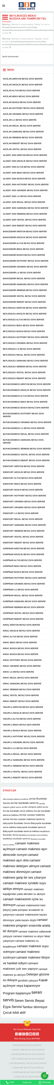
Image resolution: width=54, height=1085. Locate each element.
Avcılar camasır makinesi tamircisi (27, 819)
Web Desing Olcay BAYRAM (27, 1038)
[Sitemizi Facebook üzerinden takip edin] (16, 1034)
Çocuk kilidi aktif (14, 1012)
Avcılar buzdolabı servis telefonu (18, 811)
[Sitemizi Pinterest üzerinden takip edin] (34, 1034)
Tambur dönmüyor (34, 1007)
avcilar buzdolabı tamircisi (25, 803)
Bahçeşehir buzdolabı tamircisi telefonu (21, 831)
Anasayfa (6, 21)
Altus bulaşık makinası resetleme (16, 799)
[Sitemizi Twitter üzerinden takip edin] (20, 1034)
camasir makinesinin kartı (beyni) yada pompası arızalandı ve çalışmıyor (24, 910)
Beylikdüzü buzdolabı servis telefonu (33, 835)
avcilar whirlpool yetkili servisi (35, 807)
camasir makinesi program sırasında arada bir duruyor (26, 925)
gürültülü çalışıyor (28, 980)
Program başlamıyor (17, 993)
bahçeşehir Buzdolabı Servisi (16, 823)
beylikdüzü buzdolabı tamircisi (16, 838)
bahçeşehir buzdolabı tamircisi (31, 827)
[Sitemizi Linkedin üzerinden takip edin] (27, 1034)
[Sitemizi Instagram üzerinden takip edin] (23, 1034)
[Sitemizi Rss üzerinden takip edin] (37, 1034)
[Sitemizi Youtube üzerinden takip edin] (30, 1034)
